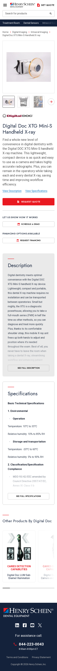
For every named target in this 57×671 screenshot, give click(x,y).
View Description (12, 190)
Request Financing (30, 240)
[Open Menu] (5, 5)
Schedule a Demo (30, 224)
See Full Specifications (28, 496)
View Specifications (36, 190)
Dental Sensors (31, 23)
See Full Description (29, 368)
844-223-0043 (31, 644)
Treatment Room (11, 23)
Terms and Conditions (17, 657)
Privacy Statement (41, 657)
